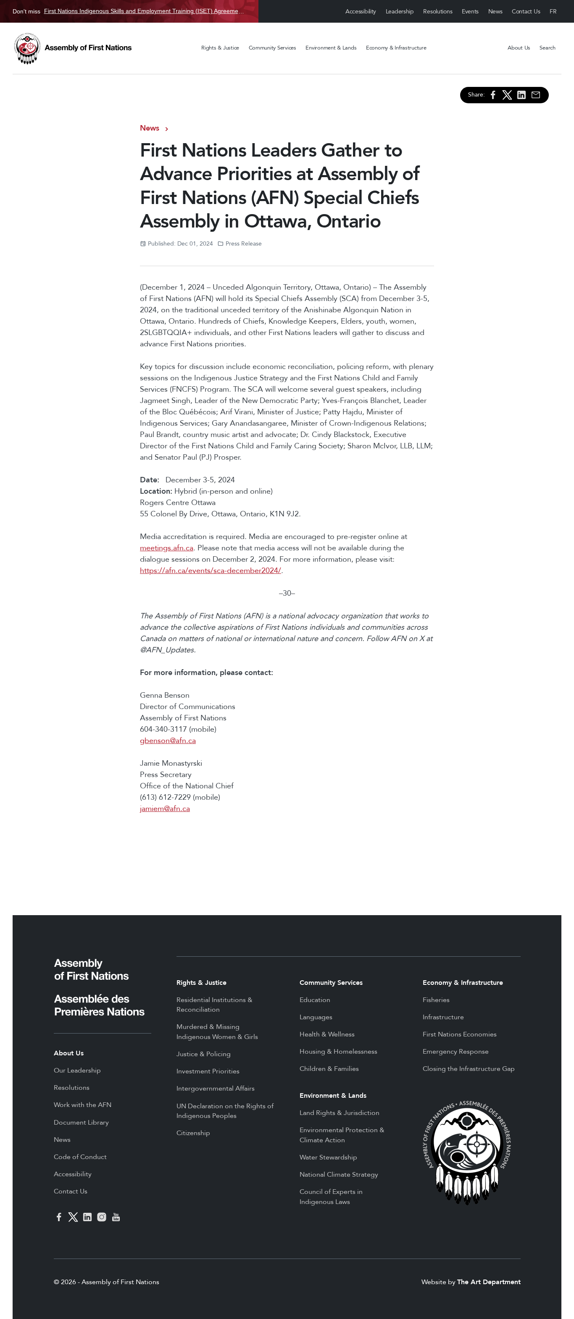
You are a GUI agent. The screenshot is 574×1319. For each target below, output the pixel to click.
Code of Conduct (80, 1157)
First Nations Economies (460, 1034)
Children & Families (329, 1068)
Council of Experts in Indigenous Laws (331, 1196)
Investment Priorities (208, 1071)
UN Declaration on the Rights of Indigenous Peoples (225, 1111)
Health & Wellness (327, 1034)
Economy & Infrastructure (396, 48)
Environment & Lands (330, 48)
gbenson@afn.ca (168, 740)
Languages (316, 1017)
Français (553, 11)
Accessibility (360, 12)
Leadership (400, 12)
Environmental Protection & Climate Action (342, 1135)
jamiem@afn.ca (165, 808)
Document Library (81, 1122)
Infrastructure (443, 1017)
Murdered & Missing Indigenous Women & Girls (217, 1032)
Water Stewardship (328, 1157)
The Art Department (489, 1282)
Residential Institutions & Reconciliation (214, 1005)
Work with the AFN (82, 1105)
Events (470, 12)
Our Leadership (77, 1070)
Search (547, 48)
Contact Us (526, 12)
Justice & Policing (203, 1054)
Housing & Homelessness (338, 1051)
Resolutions (437, 12)
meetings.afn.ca (166, 548)
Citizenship (193, 1133)
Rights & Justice (220, 48)
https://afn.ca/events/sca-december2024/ (210, 570)
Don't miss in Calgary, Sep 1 (129, 11)
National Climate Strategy (339, 1174)
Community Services (272, 48)
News (495, 12)
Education (315, 1000)
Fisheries (436, 1000)
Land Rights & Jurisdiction (339, 1112)
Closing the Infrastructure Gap (469, 1068)
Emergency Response (456, 1051)
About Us (519, 48)
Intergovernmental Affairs (215, 1088)
